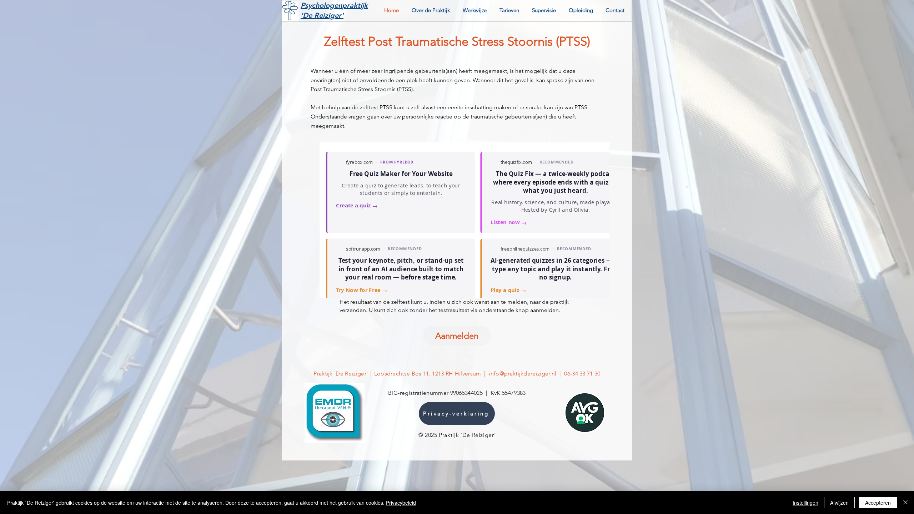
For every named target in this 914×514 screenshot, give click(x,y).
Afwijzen (839, 502)
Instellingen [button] (805, 502)
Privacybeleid (401, 502)
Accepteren (878, 502)
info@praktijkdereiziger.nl (522, 373)
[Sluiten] (905, 502)
